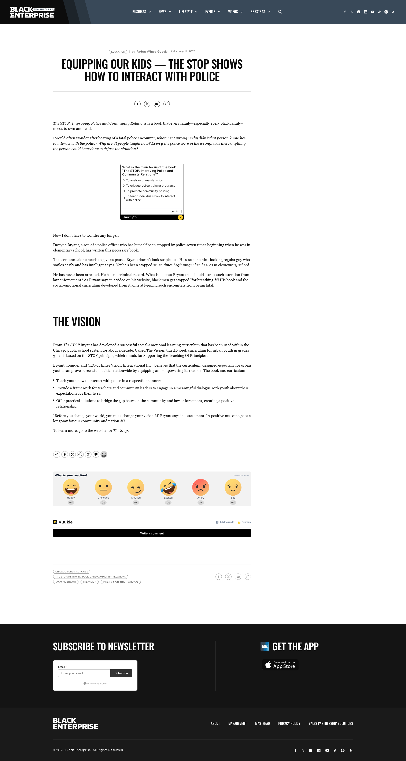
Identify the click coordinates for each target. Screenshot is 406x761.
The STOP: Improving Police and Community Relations (90, 576)
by (150, 51)
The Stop (120, 430)
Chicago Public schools (71, 571)
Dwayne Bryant (65, 581)
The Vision (89, 581)
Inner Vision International (121, 581)
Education (118, 51)
